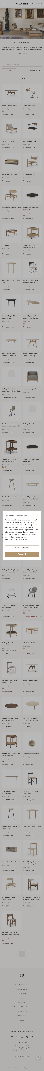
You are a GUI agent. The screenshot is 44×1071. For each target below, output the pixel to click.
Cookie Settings (22, 547)
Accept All (22, 554)
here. (27, 539)
